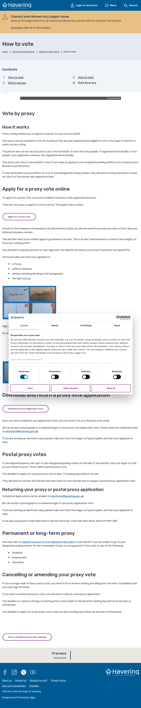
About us (7, 680)
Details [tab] (55, 325)
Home (5, 51)
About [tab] (117, 325)
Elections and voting (49, 51)
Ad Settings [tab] (86, 325)
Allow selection (70, 388)
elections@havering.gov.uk (21, 431)
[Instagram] (14, 672)
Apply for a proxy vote (19, 217)
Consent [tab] (24, 325)
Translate (34, 686)
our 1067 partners (28, 339)
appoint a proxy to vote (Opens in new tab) (48, 542)
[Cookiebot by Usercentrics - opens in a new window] (118, 317)
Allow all (111, 388)
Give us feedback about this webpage (27, 637)
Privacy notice (58, 680)
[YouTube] (33, 672)
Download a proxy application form (25, 408)
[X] (24, 672)
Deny (30, 388)
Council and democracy (24, 51)
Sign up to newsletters (14, 686)
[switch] (55, 377)
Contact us (20, 680)
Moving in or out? (39, 680)
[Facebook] (5, 672)
